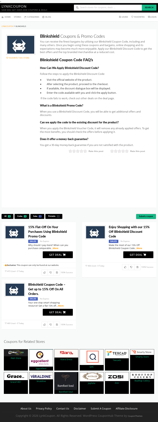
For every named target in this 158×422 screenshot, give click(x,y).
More (55, 248)
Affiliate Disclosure (126, 408)
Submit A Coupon (101, 408)
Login (153, 16)
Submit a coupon (146, 216)
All (7, 216)
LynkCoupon (14, 6)
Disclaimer (80, 408)
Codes (21, 216)
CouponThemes (135, 416)
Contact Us (62, 408)
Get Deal (56, 254)
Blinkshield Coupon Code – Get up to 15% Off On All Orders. (46, 289)
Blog (48, 16)
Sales (37, 216)
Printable (53, 216)
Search (149, 8)
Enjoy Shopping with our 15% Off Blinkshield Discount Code (129, 232)
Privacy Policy (44, 408)
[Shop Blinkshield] (20, 45)
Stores (17, 16)
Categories (33, 16)
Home (8, 16)
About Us (26, 408)
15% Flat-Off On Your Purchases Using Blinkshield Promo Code (47, 232)
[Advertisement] (79, 180)
